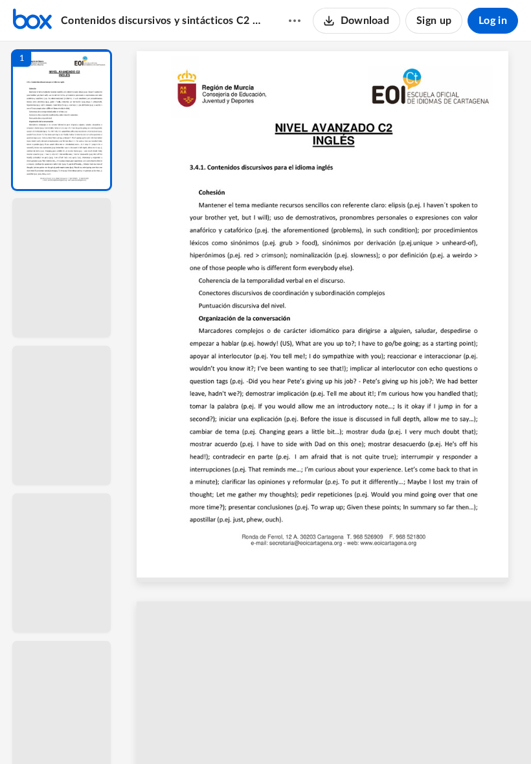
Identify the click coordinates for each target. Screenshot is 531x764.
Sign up (433, 21)
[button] (61, 120)
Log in (493, 21)
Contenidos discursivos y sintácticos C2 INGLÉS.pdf (162, 21)
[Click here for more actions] (295, 21)
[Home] (32, 20)
